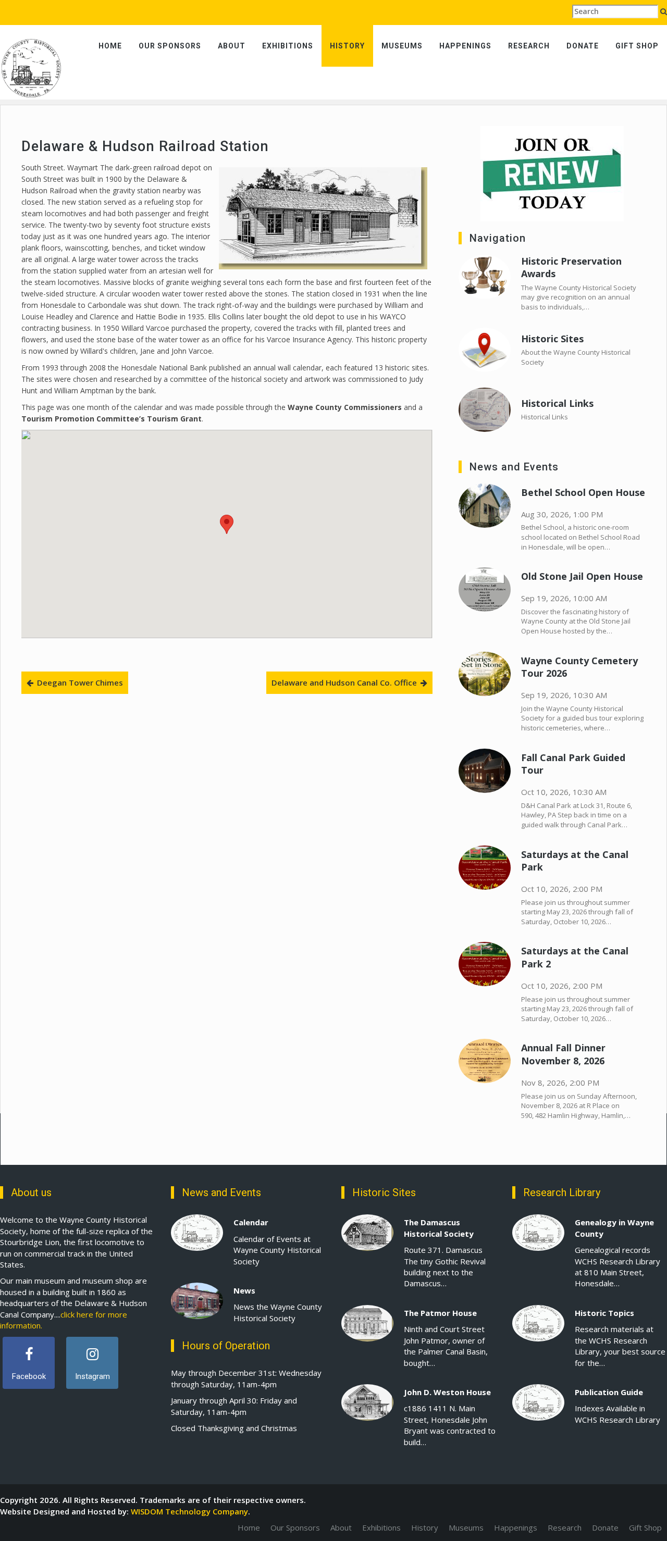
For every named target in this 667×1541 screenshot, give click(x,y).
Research (529, 46)
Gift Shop (637, 46)
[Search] (663, 11)
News (244, 1290)
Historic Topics (604, 1313)
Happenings (465, 46)
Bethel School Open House (583, 492)
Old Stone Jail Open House (582, 576)
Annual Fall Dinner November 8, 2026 (563, 1053)
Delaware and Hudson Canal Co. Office (344, 682)
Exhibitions (287, 46)
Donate (582, 46)
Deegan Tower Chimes (80, 682)
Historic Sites (552, 338)
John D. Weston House (447, 1392)
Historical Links (557, 403)
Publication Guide (609, 1392)
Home (110, 46)
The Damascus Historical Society (439, 1227)
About (231, 46)
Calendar (250, 1222)
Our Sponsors (170, 46)
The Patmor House (440, 1313)
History (347, 46)
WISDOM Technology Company (189, 1511)
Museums (402, 46)
